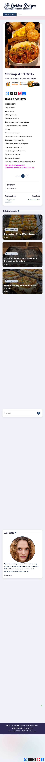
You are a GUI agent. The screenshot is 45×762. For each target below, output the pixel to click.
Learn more (8, 575)
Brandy (11, 185)
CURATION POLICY (18, 726)
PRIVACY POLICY (32, 726)
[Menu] (20, 14)
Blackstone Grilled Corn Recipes (20, 234)
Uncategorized (31, 78)
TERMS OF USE (17, 728)
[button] (10, 14)
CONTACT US (28, 728)
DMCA (8, 726)
